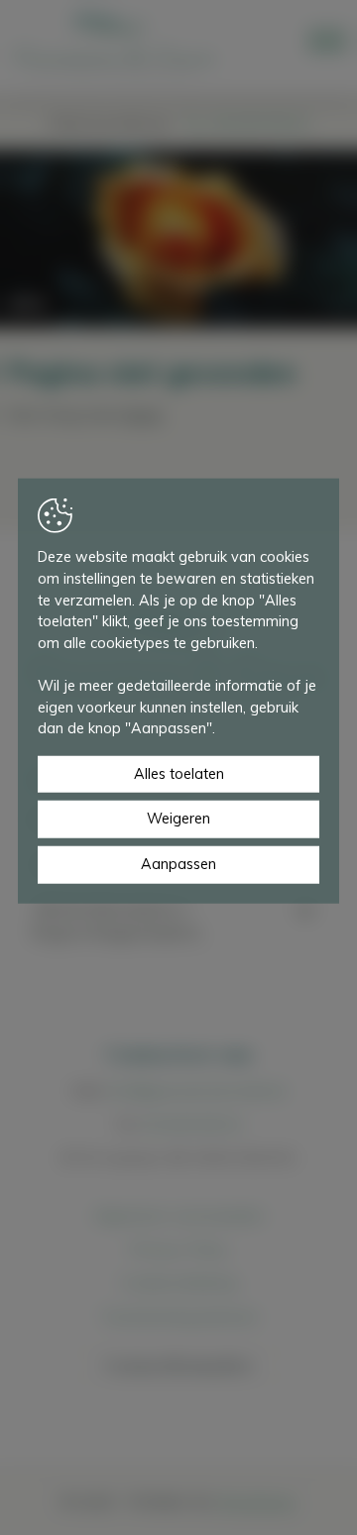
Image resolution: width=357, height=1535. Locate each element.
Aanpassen (178, 864)
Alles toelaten (179, 774)
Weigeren (178, 818)
